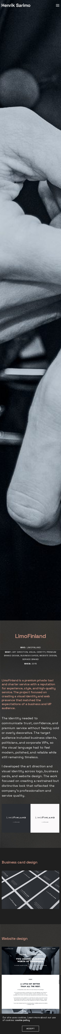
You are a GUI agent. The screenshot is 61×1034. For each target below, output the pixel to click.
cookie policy (22, 1020)
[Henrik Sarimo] (16, 5)
